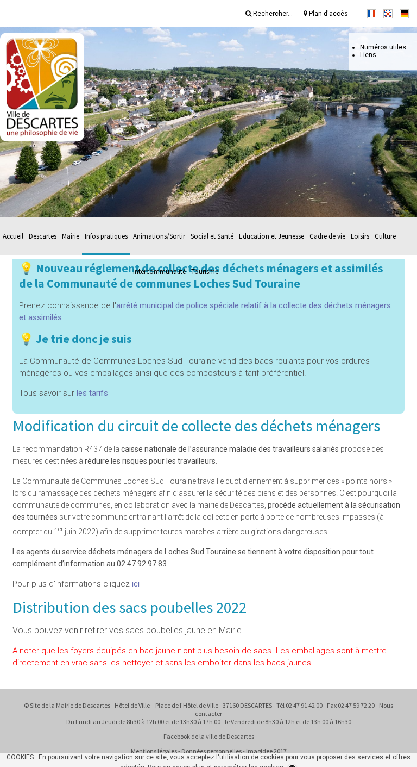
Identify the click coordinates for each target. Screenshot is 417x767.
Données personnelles (211, 751)
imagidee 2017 (266, 751)
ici (136, 584)
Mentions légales (154, 751)
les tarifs (92, 393)
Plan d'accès (327, 13)
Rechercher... (272, 13)
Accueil (13, 236)
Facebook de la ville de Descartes (208, 736)
